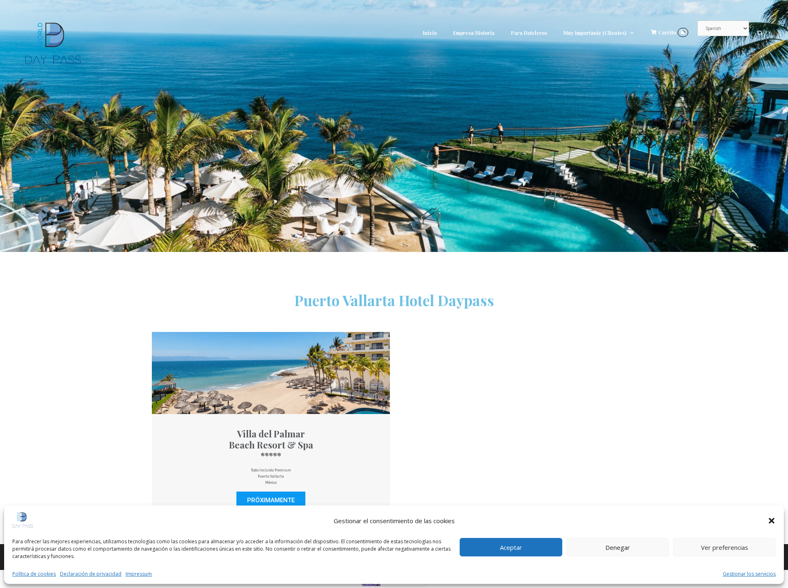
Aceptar (511, 547)
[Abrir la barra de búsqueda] (760, 33)
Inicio (430, 33)
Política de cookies (34, 573)
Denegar (617, 547)
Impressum (139, 573)
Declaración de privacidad (90, 573)
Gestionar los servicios (749, 573)
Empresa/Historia (474, 33)
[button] (771, 521)
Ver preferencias (724, 547)
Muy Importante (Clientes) (595, 33)
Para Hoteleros (529, 33)
